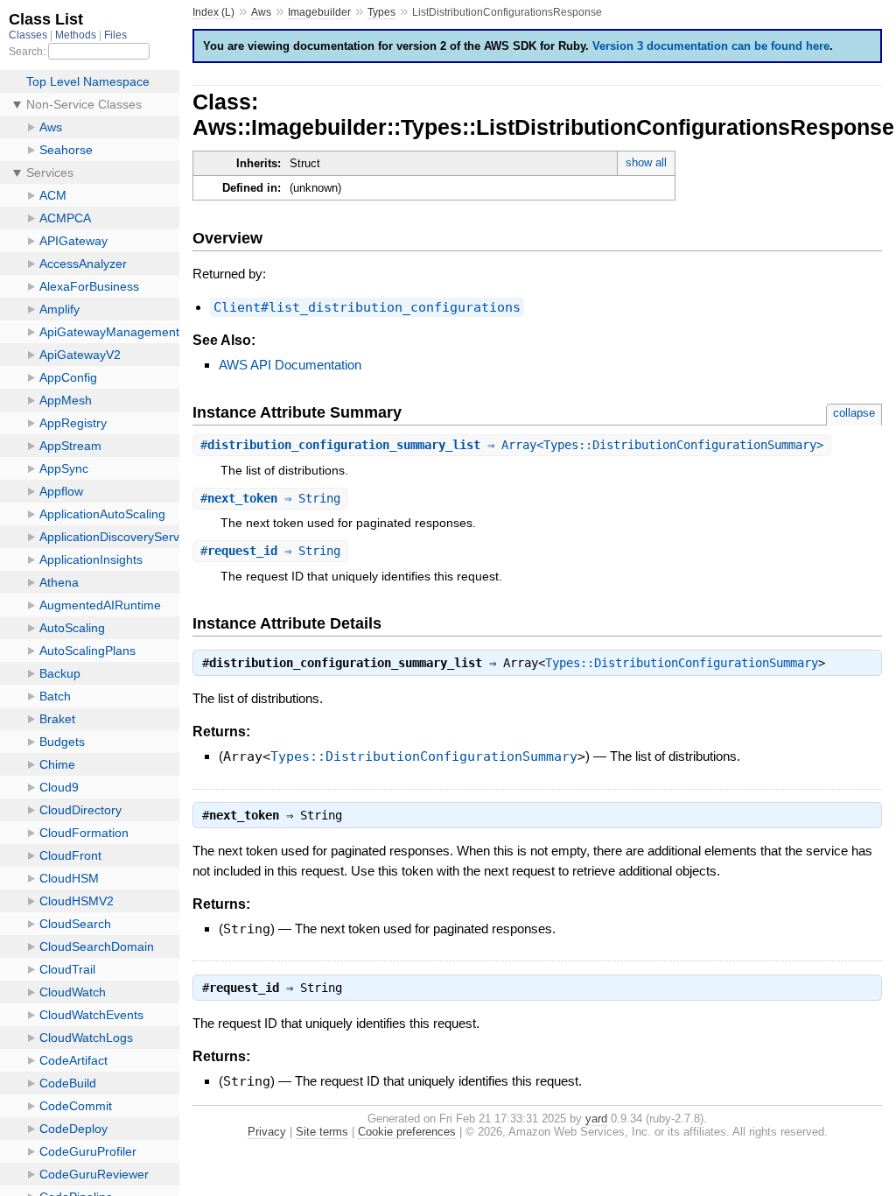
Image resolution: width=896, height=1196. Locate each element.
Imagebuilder (319, 12)
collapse (854, 412)
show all (646, 162)
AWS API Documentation (290, 364)
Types (382, 12)
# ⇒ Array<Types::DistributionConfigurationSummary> (511, 445)
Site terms (322, 1131)
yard (596, 1118)
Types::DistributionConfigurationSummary (681, 663)
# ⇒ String (270, 498)
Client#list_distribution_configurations (367, 307)
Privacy (267, 1131)
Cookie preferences (407, 1131)
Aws (261, 12)
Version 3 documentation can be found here (711, 46)
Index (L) (213, 12)
